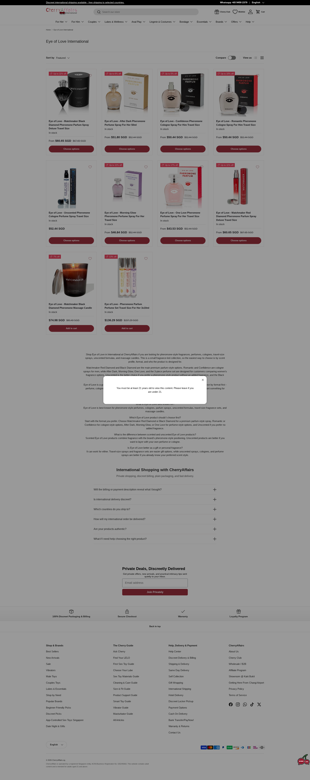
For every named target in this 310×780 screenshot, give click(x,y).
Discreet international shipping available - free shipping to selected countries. (85, 2)
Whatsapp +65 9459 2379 (233, 2)
